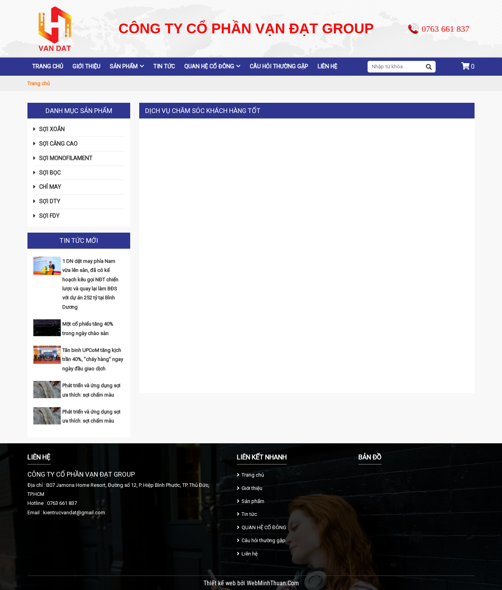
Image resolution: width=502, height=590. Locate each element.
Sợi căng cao (58, 143)
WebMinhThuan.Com (273, 583)
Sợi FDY (49, 216)
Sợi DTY (49, 201)
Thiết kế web (220, 583)
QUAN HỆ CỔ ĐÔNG (209, 66)
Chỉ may (50, 187)
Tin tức (164, 66)
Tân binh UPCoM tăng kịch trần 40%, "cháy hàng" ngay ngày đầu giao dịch (92, 359)
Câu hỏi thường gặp (279, 66)
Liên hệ (327, 66)
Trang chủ (47, 66)
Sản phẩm (124, 66)
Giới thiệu (86, 66)
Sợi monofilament (66, 158)
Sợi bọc (50, 172)
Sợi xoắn (52, 129)
